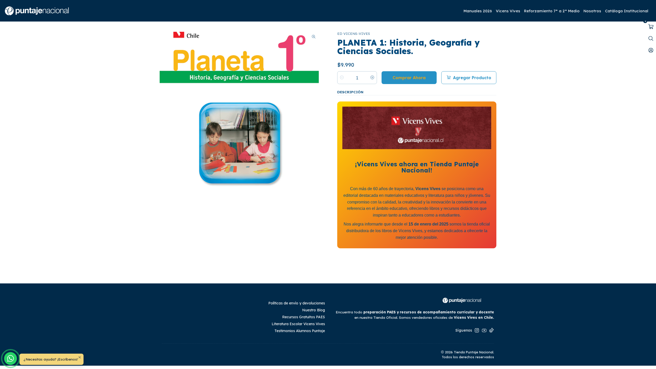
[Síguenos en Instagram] (476, 330)
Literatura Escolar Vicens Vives (298, 324)
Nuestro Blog (313, 310)
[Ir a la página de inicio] (37, 10)
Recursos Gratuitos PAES (303, 317)
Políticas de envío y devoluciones (296, 303)
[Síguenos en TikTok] (491, 330)
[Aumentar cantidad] (372, 77)
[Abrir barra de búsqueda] (651, 38)
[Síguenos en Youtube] (484, 330)
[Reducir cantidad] (341, 77)
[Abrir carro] (651, 27)
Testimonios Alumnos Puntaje (299, 331)
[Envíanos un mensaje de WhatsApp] (10, 358)
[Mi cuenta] (651, 50)
